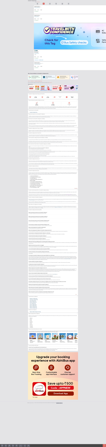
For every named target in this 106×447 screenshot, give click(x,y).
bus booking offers (68, 194)
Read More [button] (50, 82)
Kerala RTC (54, 340)
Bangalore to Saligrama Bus (33, 298)
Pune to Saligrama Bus (33, 303)
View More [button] (75, 188)
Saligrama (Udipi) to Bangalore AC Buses (35, 311)
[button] (37, 4)
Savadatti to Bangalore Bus (33, 112)
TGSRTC (38, 340)
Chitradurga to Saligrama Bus (34, 299)
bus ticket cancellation (68, 258)
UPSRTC (76, 340)
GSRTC (61, 340)
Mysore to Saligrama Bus (33, 305)
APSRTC (31, 340)
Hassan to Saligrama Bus (33, 304)
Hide (76, 294)
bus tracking (54, 274)
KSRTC (46, 340)
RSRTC (68, 340)
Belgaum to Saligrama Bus (33, 306)
